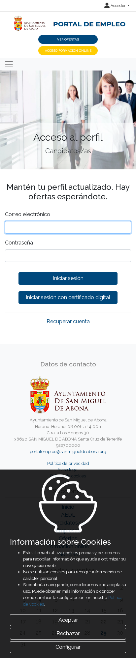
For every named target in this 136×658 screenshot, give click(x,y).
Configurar (68, 647)
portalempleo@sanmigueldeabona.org (68, 451)
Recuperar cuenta (68, 321)
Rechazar (68, 633)
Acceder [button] (118, 5)
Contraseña (19, 243)
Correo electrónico (27, 214)
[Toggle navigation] (9, 64)
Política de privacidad (68, 463)
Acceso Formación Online (68, 50)
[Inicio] (68, 19)
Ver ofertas (68, 39)
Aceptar (68, 620)
